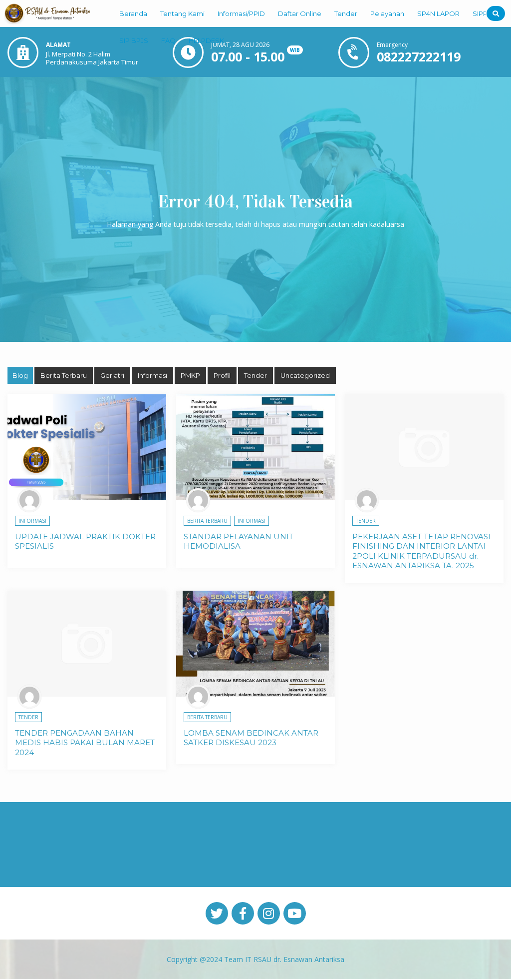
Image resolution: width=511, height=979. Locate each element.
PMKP (190, 375)
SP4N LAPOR (438, 13)
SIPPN (483, 13)
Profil (222, 375)
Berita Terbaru (63, 375)
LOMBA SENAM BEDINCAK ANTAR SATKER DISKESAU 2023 (251, 738)
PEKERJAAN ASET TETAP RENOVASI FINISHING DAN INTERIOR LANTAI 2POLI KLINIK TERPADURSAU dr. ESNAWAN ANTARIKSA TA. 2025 (421, 551)
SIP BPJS (133, 40)
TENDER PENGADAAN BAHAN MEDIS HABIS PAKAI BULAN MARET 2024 (85, 742)
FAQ (168, 40)
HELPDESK (206, 40)
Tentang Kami (182, 13)
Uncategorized (305, 375)
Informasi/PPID (241, 13)
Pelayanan (387, 13)
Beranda (133, 13)
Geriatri (112, 375)
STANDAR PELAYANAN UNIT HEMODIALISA (238, 541)
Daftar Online (299, 13)
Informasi (152, 375)
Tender (345, 13)
